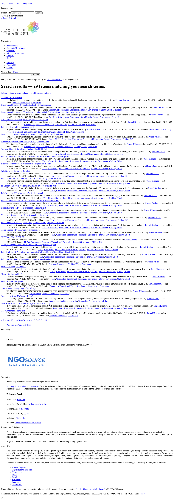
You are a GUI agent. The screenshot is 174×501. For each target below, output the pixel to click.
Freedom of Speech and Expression (64, 110)
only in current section (13, 16)
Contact (10, 67)
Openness (11, 50)
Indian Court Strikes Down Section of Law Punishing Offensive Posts (31, 178)
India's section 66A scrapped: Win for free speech (22, 193)
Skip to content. (8, 3)
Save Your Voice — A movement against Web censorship (25, 303)
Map (143, 494)
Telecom (10, 55)
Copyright (73, 301)
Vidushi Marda (151, 166)
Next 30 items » (25, 320)
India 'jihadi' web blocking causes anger (18, 127)
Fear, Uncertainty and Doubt (13, 266)
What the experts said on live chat (15, 171)
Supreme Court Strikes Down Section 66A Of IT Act (24, 149)
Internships (16, 482)
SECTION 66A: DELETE (12, 237)
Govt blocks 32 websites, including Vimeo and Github (24, 119)
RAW (9, 58)
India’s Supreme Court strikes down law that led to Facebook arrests (30, 200)
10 (46, 320)
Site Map (10, 62)
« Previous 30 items (9, 320)
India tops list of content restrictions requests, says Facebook (27, 259)
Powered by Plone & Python (19, 325)
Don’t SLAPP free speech (12, 281)
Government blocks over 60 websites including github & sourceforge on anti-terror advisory (40, 112)
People (15, 477)
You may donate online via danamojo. (23, 386)
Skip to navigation (24, 3)
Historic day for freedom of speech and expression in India (26, 164)
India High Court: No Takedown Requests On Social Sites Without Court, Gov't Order (38, 252)
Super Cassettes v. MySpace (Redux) (17, 296)
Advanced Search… (9, 18)
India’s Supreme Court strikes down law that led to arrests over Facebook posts (35, 156)
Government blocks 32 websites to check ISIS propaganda (26, 105)
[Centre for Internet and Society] (21, 36)
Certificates (17, 484)
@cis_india (24, 409)
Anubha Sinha (153, 298)
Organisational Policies (22, 470)
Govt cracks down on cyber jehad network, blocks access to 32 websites (32, 134)
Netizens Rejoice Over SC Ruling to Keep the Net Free (25, 141)
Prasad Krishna (158, 107)
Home (15, 72)
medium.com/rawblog (37, 404)
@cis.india (20, 418)
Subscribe (21, 399)
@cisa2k (28, 413)
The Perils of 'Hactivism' (11, 97)
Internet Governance (15, 53)
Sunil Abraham (157, 269)
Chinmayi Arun (122, 100)
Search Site (6, 13)
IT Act (44, 161)
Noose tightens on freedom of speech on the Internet (23, 208)
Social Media (86, 117)
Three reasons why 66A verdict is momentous (20, 230)
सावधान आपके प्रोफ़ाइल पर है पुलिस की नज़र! (19, 289)
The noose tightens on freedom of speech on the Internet (25, 215)
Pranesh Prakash (156, 232)
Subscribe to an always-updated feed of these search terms (26, 93)
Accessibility (12, 46)
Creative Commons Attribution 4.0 (90, 489)
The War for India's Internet (13, 311)
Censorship (36, 102)
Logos (14, 474)
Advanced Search (54, 79)
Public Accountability (94, 308)
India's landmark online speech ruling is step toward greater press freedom (32, 222)
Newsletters (17, 472)
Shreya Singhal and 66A (11, 274)
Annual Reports (19, 467)
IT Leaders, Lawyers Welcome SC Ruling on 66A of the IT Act (28, 186)
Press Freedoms (77, 132)
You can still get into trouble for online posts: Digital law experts (28, 244)
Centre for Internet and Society (28, 422)
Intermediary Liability (58, 301)
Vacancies (16, 479)
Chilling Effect (105, 110)
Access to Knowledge (16, 48)
